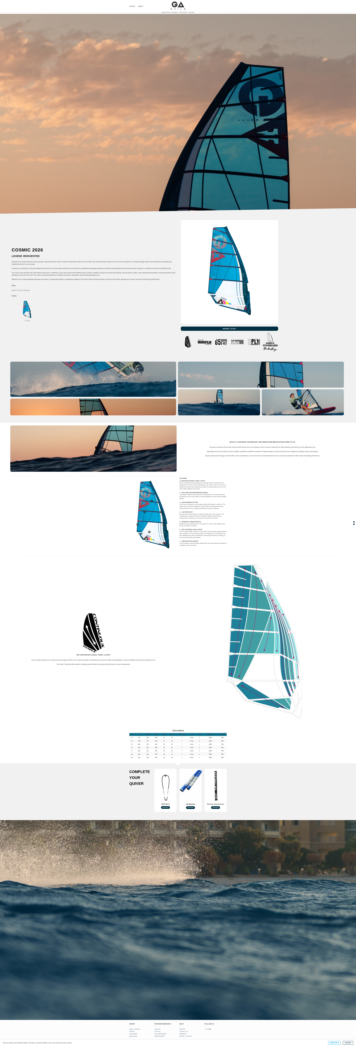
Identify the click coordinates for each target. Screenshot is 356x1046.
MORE (140, 6)
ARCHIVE (182, 1029)
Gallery (192, 12)
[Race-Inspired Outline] (137, 524)
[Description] (354, 522)
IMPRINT (132, 1031)
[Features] (354, 524)
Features (174, 12)
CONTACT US (183, 1031)
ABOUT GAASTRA (134, 1029)
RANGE (132, 6)
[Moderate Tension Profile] (164, 543)
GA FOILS (157, 1031)
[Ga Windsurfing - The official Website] (178, 6)
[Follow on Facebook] (205, 1029)
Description (165, 12)
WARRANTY (183, 1034)
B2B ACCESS (133, 1036)
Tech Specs (183, 12)
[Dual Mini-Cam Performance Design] (161, 512)
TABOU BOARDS (159, 1036)
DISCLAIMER (133, 1034)
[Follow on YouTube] (210, 1029)
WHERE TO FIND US (185, 1036)
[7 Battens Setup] (152, 501)
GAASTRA (157, 1029)
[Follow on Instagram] (208, 1029)
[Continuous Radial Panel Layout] (145, 512)
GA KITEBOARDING (160, 1034)
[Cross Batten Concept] (149, 532)
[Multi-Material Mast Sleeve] (164, 524)
